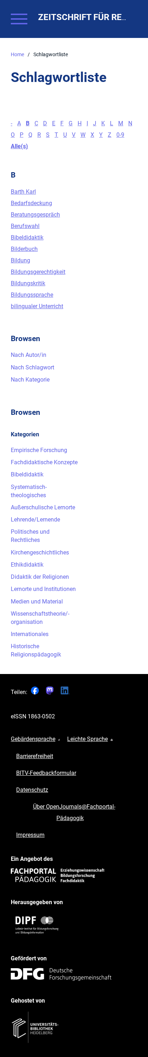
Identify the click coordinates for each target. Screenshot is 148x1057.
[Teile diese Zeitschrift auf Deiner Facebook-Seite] (35, 692)
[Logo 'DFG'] (61, 974)
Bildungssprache (32, 294)
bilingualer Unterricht (37, 306)
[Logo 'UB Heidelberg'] (36, 1027)
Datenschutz (32, 789)
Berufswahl (25, 226)
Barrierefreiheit (34, 756)
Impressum (30, 834)
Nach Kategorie (30, 379)
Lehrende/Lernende (35, 519)
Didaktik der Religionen (40, 576)
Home (17, 55)
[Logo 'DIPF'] (38, 925)
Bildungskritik (28, 283)
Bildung (20, 260)
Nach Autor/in (28, 354)
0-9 (120, 134)
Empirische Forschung (39, 450)
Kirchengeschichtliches (40, 552)
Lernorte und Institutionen (43, 589)
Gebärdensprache (33, 739)
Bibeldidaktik (27, 237)
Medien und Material (37, 601)
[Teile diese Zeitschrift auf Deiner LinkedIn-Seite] (65, 692)
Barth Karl (23, 191)
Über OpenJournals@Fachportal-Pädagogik (74, 812)
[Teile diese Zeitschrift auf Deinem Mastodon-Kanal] (50, 692)
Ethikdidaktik (27, 564)
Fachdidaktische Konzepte (44, 462)
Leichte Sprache (87, 739)
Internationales (29, 634)
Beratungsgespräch (35, 214)
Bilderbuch (24, 249)
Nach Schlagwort (32, 367)
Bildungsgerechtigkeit (38, 271)
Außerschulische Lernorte (43, 507)
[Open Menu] (19, 19)
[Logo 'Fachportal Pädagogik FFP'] (57, 875)
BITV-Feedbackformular (46, 773)
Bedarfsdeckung (31, 203)
